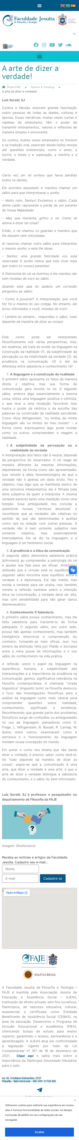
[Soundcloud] (68, 45)
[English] (62, 5)
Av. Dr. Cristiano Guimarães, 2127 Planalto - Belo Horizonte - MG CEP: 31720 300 (29, 1080)
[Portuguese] (68, 5)
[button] (39, 5)
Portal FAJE (14, 87)
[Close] (74, 1100)
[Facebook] (36, 45)
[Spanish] (73, 5)
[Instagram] (44, 45)
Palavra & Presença (42, 87)
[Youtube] (52, 45)
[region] (39, 1118)
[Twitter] (60, 45)
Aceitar (39, 1132)
